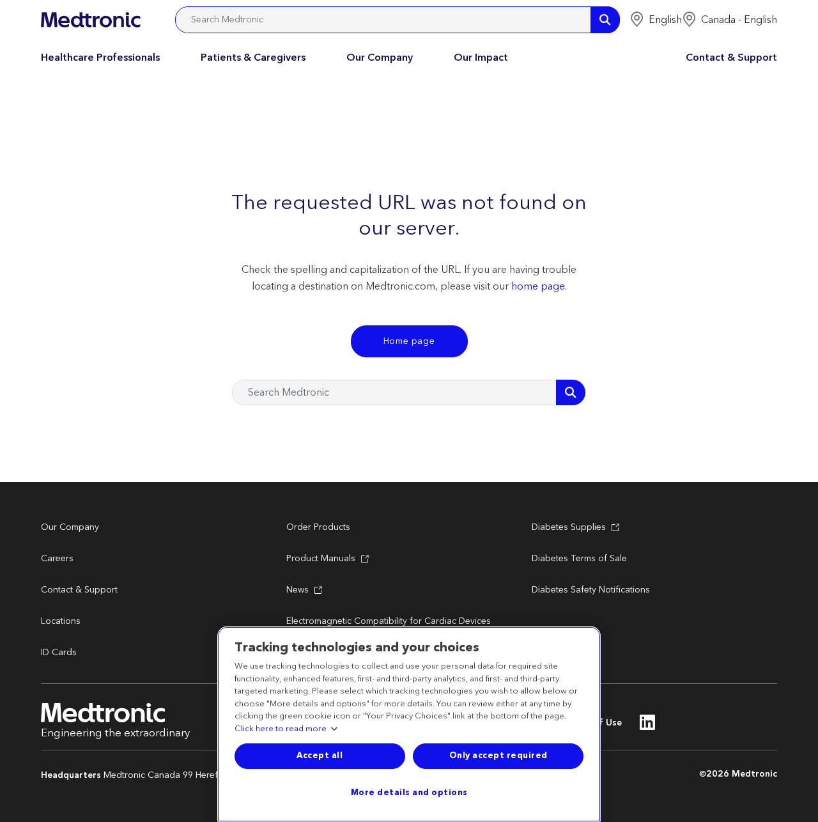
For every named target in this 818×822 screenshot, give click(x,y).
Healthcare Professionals (100, 57)
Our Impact (481, 57)
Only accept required (498, 755)
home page (538, 286)
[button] (655, 20)
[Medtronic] (90, 19)
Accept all (320, 755)
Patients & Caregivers (253, 57)
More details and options (409, 793)
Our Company (379, 57)
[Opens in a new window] (647, 726)
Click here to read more (281, 729)
